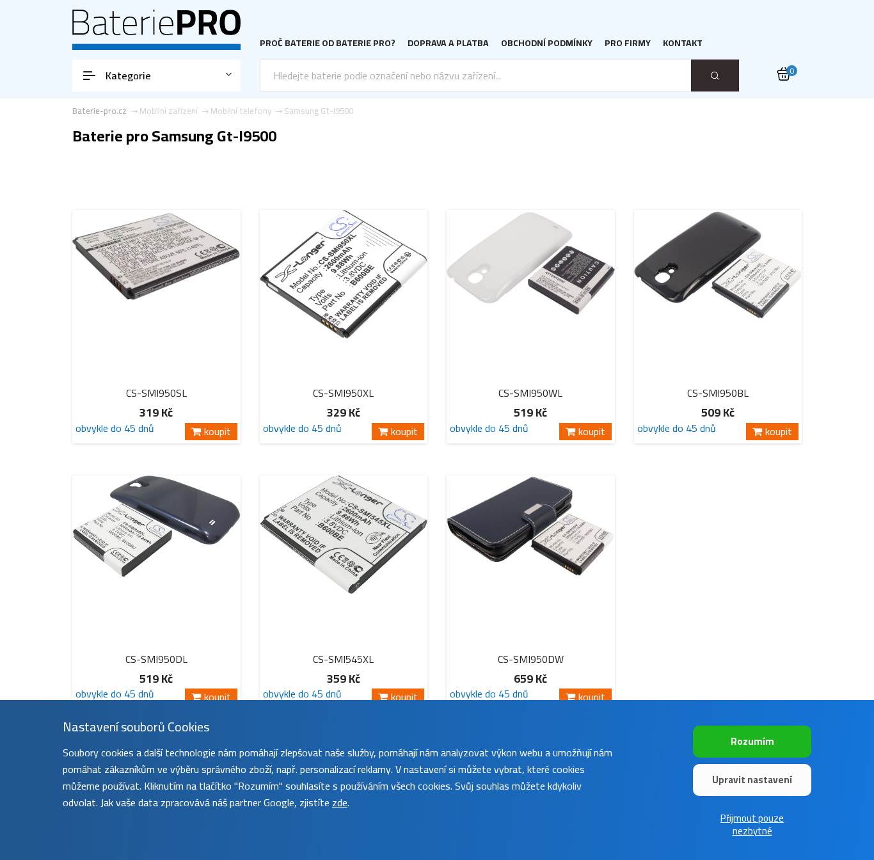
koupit (217, 431)
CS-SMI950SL (156, 392)
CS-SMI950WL (530, 392)
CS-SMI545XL (343, 659)
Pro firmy (628, 43)
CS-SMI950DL (156, 659)
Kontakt (683, 43)
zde (339, 802)
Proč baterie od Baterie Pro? (327, 43)
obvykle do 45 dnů (114, 430)
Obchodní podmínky (546, 43)
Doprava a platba (448, 43)
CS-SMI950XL (343, 392)
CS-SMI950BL (718, 392)
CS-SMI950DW (531, 659)
